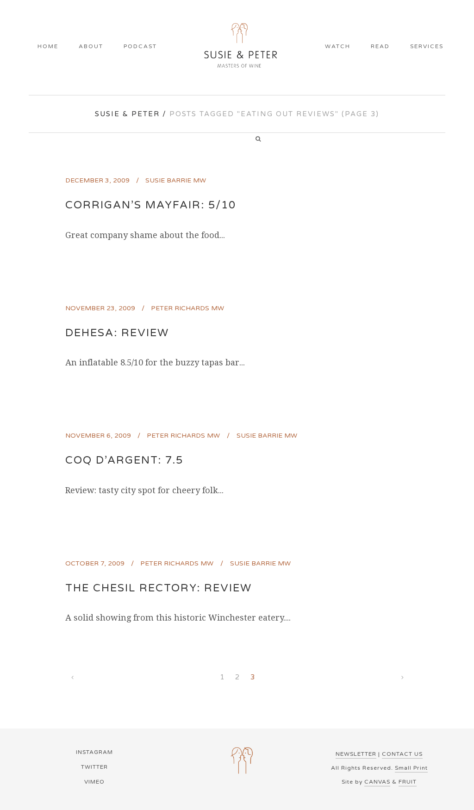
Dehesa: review (117, 333)
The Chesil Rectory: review (158, 588)
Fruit (408, 782)
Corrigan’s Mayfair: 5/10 (150, 205)
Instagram (94, 752)
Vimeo (94, 782)
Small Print (411, 768)
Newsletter (356, 754)
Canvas (377, 782)
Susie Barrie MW (175, 180)
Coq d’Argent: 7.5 (124, 460)
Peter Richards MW (187, 308)
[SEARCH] (261, 140)
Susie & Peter (127, 114)
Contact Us (402, 754)
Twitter (94, 767)
